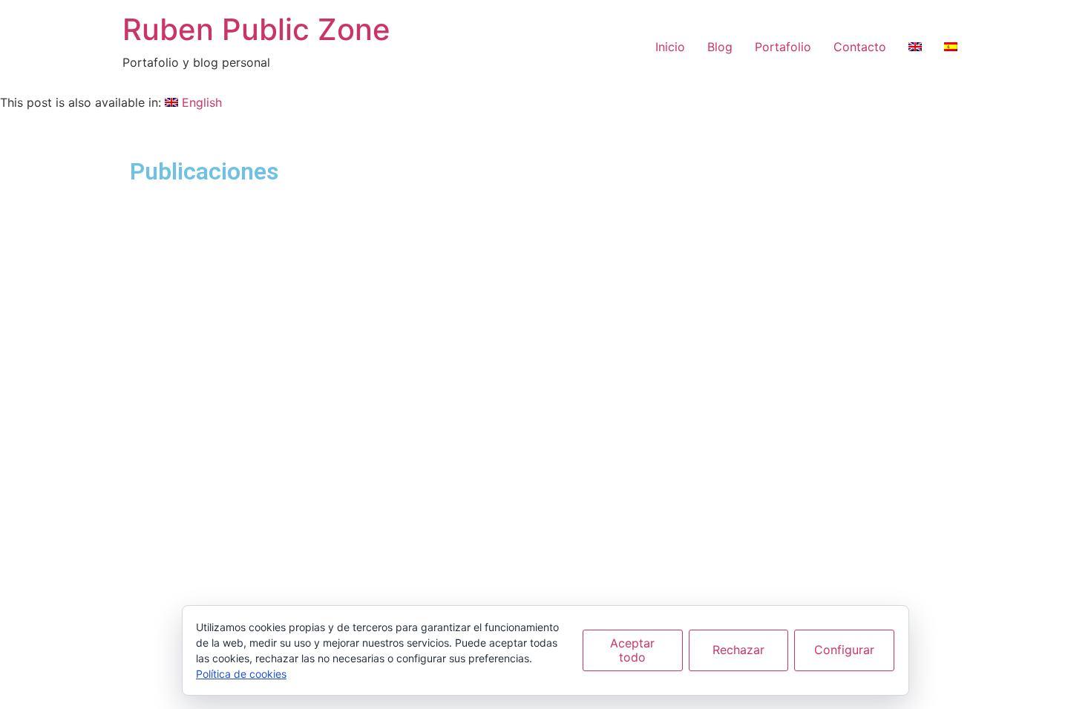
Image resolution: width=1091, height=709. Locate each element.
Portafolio (783, 46)
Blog (720, 46)
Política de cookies (241, 673)
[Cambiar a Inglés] (915, 47)
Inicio (670, 46)
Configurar (844, 649)
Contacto (859, 46)
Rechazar (738, 649)
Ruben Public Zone (256, 29)
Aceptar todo (632, 650)
